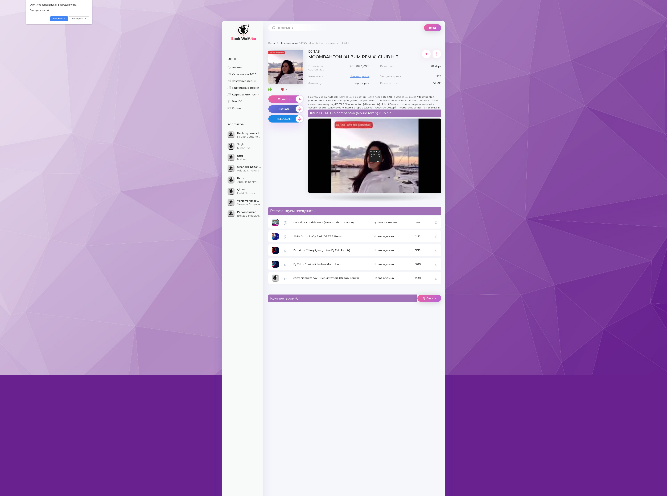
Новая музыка (359, 76)
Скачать (284, 109)
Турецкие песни (385, 222)
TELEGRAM (284, 118)
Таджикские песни (245, 87)
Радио (236, 108)
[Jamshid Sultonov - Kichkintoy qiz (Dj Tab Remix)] (436, 278)
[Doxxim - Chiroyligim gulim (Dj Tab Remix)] (436, 250)
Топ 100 (237, 101)
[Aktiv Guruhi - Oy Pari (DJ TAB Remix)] (436, 236)
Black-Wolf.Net (243, 32)
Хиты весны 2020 (244, 74)
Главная (237, 67)
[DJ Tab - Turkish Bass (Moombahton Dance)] (436, 222)
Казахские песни (244, 81)
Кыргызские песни (246, 94)
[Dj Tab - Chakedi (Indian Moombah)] (436, 264)
